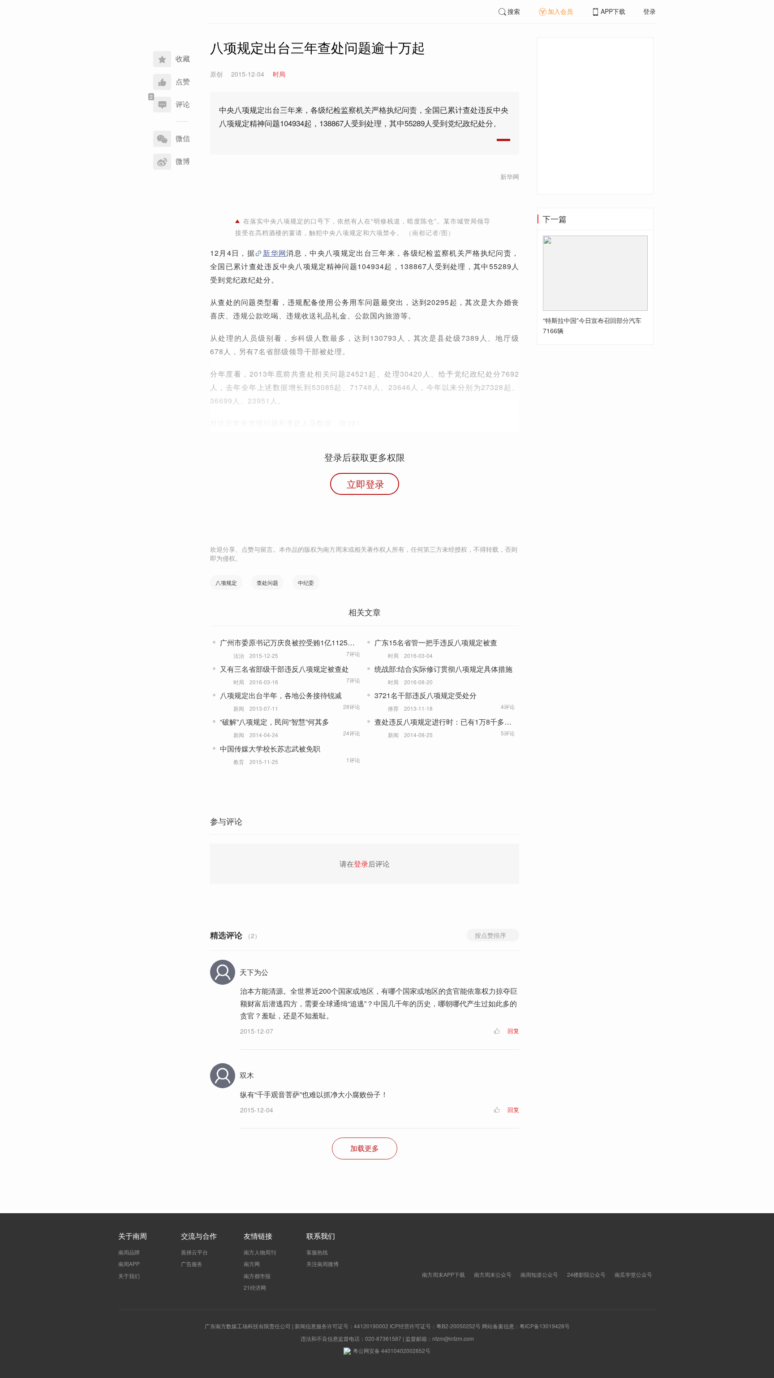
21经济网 (255, 1287)
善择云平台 (194, 1252)
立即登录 (365, 483)
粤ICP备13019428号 (545, 1326)
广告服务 (191, 1263)
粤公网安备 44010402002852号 (391, 1350)
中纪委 (306, 582)
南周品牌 (129, 1252)
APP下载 (613, 11)
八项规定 (226, 582)
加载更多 (364, 1148)
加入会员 (560, 11)
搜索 (513, 11)
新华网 (274, 253)
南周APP (129, 1263)
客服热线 (317, 1252)
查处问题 (267, 582)
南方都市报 (257, 1275)
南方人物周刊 (260, 1252)
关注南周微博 (322, 1263)
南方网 (252, 1263)
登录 (649, 11)
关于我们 (129, 1275)
